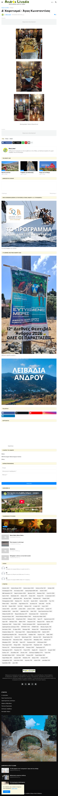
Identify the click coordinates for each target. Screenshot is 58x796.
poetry (22, 608)
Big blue (31, 593)
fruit (20, 606)
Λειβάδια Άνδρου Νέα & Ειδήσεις (34, 793)
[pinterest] (35, 684)
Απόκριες (32, 619)
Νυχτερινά (31, 642)
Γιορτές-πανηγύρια (29, 624)
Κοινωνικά (22, 634)
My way (27, 598)
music (45, 606)
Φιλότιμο (20, 655)
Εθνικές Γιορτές (46, 626)
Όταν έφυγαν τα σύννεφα (17, 542)
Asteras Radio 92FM (31, 590)
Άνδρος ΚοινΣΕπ (7, 614)
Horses (32, 595)
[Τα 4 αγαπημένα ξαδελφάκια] (5, 784)
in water (36, 606)
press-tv (31, 608)
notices (5, 608)
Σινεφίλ (51, 650)
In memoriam (50, 595)
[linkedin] (8, 416)
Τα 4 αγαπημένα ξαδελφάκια (17, 782)
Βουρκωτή (31, 621)
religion (11, 138)
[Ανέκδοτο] (5, 550)
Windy (3, 459)
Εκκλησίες (6, 629)
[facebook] (8, 413)
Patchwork (36, 598)
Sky (26, 601)
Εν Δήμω (17, 629)
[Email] (29, 142)
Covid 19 (50, 593)
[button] (2, 2)
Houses (40, 595)
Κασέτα (45, 632)
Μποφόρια (6, 642)
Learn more (14, 788)
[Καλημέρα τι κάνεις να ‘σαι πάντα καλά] (5, 557)
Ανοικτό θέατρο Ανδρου (23, 616)
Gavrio (5, 595)
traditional (6, 611)
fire (48, 603)
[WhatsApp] (23, 142)
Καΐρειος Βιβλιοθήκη (33, 632)
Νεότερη (4, 193)
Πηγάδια (47, 644)
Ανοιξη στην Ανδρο (39, 616)
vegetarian (24, 611)
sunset (48, 608)
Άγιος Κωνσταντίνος (45, 611)
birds (41, 603)
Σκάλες (5, 652)
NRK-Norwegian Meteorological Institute (11, 456)
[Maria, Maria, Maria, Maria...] (5, 537)
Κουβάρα (32, 634)
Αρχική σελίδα (5, 7)
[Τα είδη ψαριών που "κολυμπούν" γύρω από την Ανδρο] (5, 770)
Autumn (43, 590)
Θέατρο (35, 629)
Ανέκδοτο (12, 549)
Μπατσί (47, 639)
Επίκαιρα (26, 629)
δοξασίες (26, 657)
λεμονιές (28, 660)
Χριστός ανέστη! (6, 172)
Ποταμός (30, 647)
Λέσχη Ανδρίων (7, 637)
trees (15, 611)
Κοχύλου (41, 634)
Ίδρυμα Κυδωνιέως (21, 614)
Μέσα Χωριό (26, 637)
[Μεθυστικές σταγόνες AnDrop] (5, 777)
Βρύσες (50, 621)
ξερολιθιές (6, 663)
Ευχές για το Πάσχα (44, 172)
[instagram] (49, 413)
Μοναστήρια (6, 639)
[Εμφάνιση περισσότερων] (32, 142)
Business (41, 593)
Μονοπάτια (17, 639)
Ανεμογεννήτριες (8, 616)
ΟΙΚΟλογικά (41, 642)
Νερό (22, 642)
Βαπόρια (13, 621)
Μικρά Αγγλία (47, 637)
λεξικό (37, 660)
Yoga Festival (23, 603)
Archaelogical (7, 590)
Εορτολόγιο (10, 446)
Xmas (14, 603)
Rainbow (18, 601)
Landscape (6, 598)
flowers (12, 606)
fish (4, 606)
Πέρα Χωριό (27, 644)
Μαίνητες (37, 637)
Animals (51, 588)
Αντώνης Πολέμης (8, 619)
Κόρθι (49, 634)
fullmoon (28, 606)
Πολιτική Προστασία (17, 647)
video (33, 611)
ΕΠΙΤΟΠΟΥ (25, 626)
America (5, 588)
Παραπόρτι (38, 644)
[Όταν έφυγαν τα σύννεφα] (5, 543)
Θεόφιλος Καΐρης (7, 632)
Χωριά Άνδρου (40, 655)
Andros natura (28, 588)
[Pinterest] (26, 142)
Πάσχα (11, 7)
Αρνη (40, 619)
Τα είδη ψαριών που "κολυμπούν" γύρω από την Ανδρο (24, 768)
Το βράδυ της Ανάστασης (27, 172)
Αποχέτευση (21, 619)
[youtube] (36, 413)
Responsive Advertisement (29, 22)
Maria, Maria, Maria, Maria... (17, 535)
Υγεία (47, 652)
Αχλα (4, 621)
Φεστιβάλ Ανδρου (8, 655)
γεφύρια (17, 657)
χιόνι (15, 663)
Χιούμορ (29, 655)
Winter (5, 603)
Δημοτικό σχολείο (43, 624)
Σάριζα (34, 650)
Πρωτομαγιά (40, 647)
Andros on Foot (41, 588)
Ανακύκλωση (33, 614)
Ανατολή (43, 614)
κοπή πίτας (18, 660)
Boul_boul (12, 148)
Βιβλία (22, 621)
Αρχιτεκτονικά (49, 619)
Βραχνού (40, 621)
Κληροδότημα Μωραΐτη (9, 634)
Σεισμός (43, 650)
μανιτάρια (46, 660)
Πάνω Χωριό (7, 644)
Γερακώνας (6, 624)
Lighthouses (17, 598)
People (46, 598)
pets (14, 608)
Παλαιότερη (53, 193)
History (24, 595)
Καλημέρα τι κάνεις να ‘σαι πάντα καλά (20, 555)
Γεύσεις (16, 624)
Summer (43, 601)
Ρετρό (27, 650)
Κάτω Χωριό (20, 632)
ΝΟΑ (15, 642)
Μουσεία (28, 639)
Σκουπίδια (15, 652)
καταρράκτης (7, 660)
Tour (51, 601)
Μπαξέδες (38, 639)
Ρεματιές (18, 650)
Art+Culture (18, 590)
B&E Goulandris (7, 593)
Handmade (15, 595)
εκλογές (44, 657)
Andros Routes (16, 588)
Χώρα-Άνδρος (7, 657)
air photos (33, 603)
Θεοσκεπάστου (46, 629)
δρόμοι (35, 657)
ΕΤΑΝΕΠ (35, 626)
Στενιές (24, 652)
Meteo (3, 454)
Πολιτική (5, 647)
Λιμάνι (17, 637)
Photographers (7, 601)
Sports (34, 601)
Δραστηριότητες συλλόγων (10, 626)
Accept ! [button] (7, 791)
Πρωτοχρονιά (7, 650)
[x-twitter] (22, 413)
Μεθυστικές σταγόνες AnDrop (18, 775)
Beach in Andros (20, 593)
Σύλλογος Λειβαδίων (36, 652)
